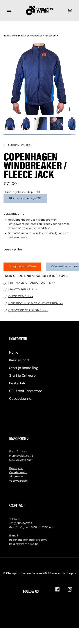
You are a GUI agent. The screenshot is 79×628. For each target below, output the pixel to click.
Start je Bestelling (23, 368)
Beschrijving (14, 213)
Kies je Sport (19, 360)
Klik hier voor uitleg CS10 (25, 198)
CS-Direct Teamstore (25, 391)
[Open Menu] (13, 10)
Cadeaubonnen (21, 399)
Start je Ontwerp (22, 376)
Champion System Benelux (24, 573)
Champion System (18, 145)
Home (13, 352)
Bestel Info (17, 383)
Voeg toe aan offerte (22, 266)
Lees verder (13, 249)
